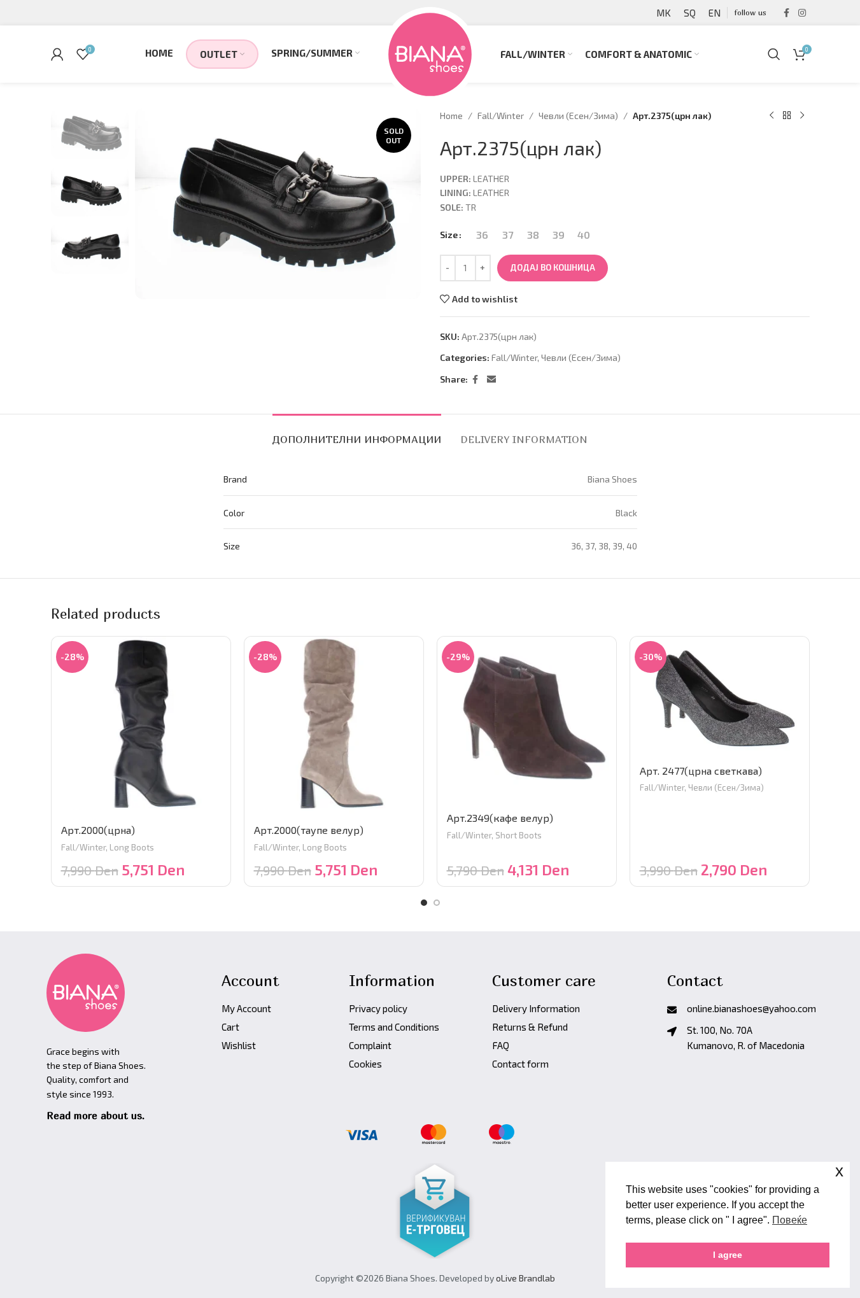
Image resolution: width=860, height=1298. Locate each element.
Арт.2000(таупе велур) (308, 830)
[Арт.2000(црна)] (141, 726)
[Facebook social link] (786, 13)
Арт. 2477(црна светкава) (701, 771)
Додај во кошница (552, 267)
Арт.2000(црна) (98, 830)
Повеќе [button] (789, 1220)
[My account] (57, 54)
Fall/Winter (500, 115)
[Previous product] (771, 115)
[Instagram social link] (802, 13)
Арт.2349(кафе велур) (500, 818)
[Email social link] (491, 379)
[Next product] (802, 115)
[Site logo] (430, 52)
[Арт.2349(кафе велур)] (526, 720)
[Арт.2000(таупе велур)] (333, 726)
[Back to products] (786, 115)
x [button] (839, 1171)
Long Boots (131, 847)
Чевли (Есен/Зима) (578, 115)
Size (449, 234)
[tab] (356, 433)
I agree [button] (727, 1255)
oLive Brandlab (525, 1278)
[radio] (482, 235)
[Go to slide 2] (437, 902)
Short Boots (518, 835)
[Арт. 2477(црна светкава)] (719, 696)
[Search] (774, 54)
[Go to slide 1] (424, 902)
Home (451, 115)
